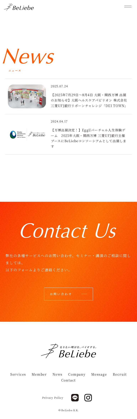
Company (77, 374)
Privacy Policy (53, 397)
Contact (68, 380)
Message (99, 374)
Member (39, 374)
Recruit (120, 374)
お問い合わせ (61, 294)
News (57, 374)
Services (18, 374)
